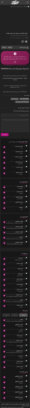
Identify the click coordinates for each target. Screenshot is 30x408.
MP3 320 (4, 47)
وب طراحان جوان (5, 407)
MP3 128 (10, 47)
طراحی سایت (21, 407)
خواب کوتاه (5, 75)
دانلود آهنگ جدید (22, 75)
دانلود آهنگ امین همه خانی (22, 102)
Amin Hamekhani (18, 78)
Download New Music (8, 78)
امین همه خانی (14, 75)
